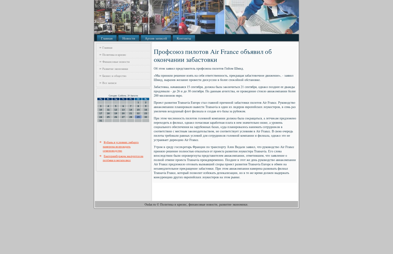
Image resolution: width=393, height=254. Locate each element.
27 (123, 117)
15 (138, 109)
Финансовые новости (116, 62)
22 (138, 113)
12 (115, 109)
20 (123, 113)
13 (123, 109)
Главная (107, 38)
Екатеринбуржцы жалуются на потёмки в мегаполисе (123, 158)
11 (108, 109)
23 (145, 113)
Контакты (184, 38)
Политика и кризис (114, 55)
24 (100, 117)
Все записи (109, 83)
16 (145, 109)
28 (130, 117)
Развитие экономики (115, 69)
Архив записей (156, 38)
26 (115, 117)
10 (100, 109)
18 (108, 113)
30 (145, 117)
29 (138, 117)
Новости (128, 38)
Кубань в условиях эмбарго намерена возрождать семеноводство (121, 146)
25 (108, 117)
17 (100, 113)
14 (130, 109)
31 (100, 120)
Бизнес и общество (114, 76)
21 (130, 113)
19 (115, 113)
